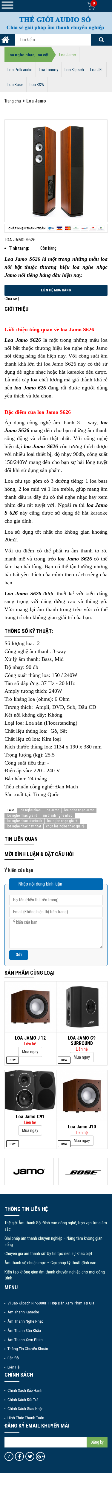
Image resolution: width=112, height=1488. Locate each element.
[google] (40, 1456)
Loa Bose (15, 84)
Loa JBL (96, 69)
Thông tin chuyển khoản (27, 1348)
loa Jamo (52, 810)
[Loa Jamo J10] (82, 1095)
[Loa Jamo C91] (30, 1090)
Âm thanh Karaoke (23, 1312)
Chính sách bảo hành (24, 1390)
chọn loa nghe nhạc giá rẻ (65, 826)
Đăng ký (97, 1442)
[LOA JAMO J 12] (30, 1006)
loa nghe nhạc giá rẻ (22, 815)
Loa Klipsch (74, 69)
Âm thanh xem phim (25, 1339)
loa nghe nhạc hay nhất (24, 826)
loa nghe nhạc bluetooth (24, 821)
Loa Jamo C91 (30, 1116)
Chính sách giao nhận (25, 1408)
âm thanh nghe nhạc (57, 815)
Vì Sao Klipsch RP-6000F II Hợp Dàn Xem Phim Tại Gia (50, 1303)
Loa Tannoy (48, 69)
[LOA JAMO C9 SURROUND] (82, 1006)
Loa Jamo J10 (82, 1127)
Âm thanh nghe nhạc (25, 1321)
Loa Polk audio (20, 69)
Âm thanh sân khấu (24, 1330)
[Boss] (83, 1172)
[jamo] (29, 1172)
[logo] (56, 22)
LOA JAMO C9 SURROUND (82, 1040)
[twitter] (30, 1456)
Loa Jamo (67, 54)
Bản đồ (13, 1357)
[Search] (101, 40)
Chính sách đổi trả (22, 1399)
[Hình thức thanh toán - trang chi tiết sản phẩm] (56, 228)
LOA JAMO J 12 (30, 1038)
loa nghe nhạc (30, 810)
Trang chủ (12, 101)
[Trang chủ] (5, 41)
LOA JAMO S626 (20, 240)
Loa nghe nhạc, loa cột (27, 54)
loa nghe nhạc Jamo (79, 810)
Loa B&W (37, 84)
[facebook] (19, 1456)
